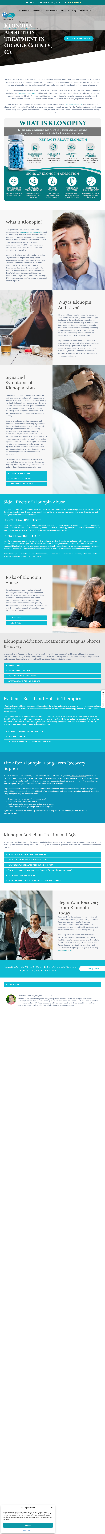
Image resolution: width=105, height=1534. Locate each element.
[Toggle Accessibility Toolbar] (4, 14)
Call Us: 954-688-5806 (79, 38)
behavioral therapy (74, 104)
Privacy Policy (27, 1530)
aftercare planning (78, 776)
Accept (28, 1525)
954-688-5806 (75, 2)
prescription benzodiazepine (31, 232)
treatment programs (26, 93)
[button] (52, 1508)
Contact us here (64, 950)
